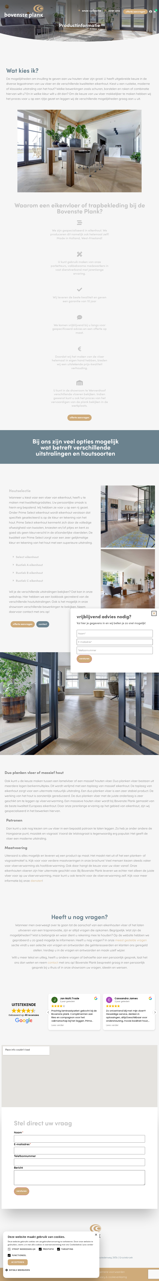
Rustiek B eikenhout (29, 572)
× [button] (96, 1235)
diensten (36, 881)
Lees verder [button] (57, 1025)
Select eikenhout (27, 557)
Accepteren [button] (17, 1262)
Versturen (21, 1190)
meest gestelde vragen (131, 940)
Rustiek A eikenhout (29, 565)
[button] (51, 557)
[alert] (51, 1254)
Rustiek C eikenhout (29, 580)
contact (53, 962)
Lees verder (87, 1244)
